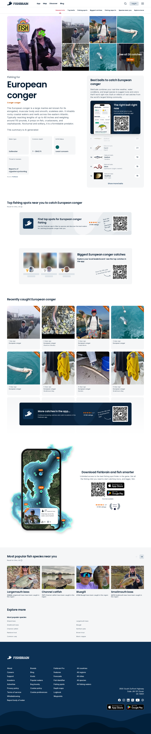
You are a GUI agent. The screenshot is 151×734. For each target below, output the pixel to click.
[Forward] (142, 557)
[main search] (125, 3)
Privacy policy (13, 688)
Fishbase (15, 176)
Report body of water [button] (16, 700)
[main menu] (142, 3)
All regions (81, 672)
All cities (80, 676)
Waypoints (58, 696)
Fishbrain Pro (59, 668)
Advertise (11, 684)
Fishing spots (59, 684)
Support (10, 676)
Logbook (57, 692)
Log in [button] (134, 3)
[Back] (136, 557)
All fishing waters (84, 684)
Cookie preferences (38, 692)
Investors (11, 680)
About (9, 668)
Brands (33, 668)
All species (81, 680)
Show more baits (115, 183)
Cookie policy (36, 688)
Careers (10, 672)
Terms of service (14, 692)
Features (57, 672)
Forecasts (58, 676)
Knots (32, 676)
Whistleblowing (13, 696)
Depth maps (59, 688)
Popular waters (36, 680)
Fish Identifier (59, 680)
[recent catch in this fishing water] (23, 328)
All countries (82, 668)
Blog (32, 672)
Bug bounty (35, 684)
